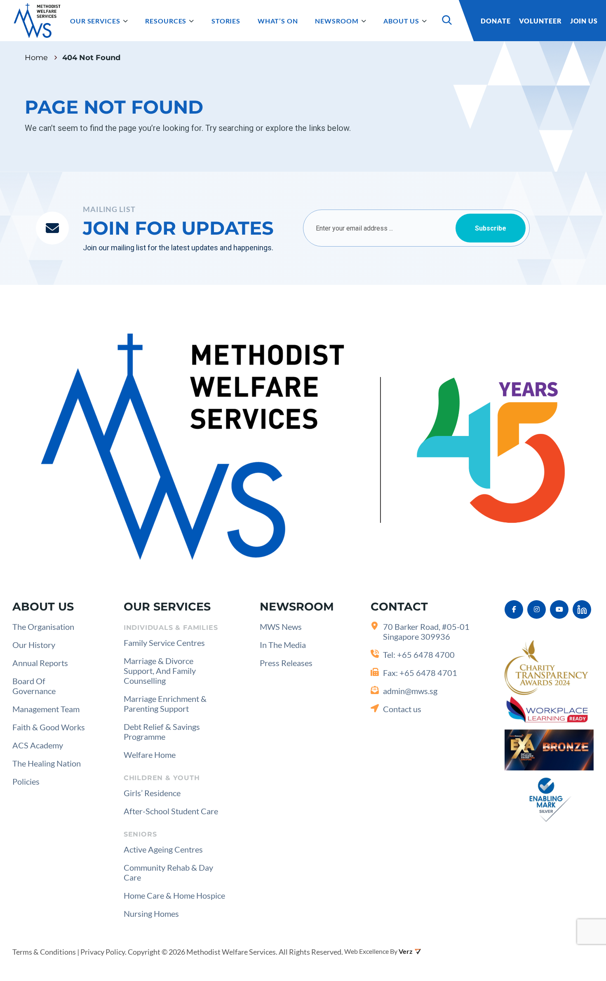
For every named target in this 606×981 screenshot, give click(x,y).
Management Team (46, 709)
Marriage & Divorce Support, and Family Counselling (160, 670)
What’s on (278, 21)
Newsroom (336, 21)
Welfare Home (150, 755)
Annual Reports (40, 663)
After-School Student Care (171, 811)
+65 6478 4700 (426, 654)
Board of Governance (34, 686)
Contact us (402, 709)
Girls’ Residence (152, 793)
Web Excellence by (370, 951)
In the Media (283, 645)
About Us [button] (401, 21)
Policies (26, 781)
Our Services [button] (95, 21)
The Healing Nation (46, 763)
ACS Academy (37, 745)
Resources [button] (165, 21)
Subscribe (490, 228)
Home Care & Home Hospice (174, 895)
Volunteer (540, 21)
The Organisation (43, 626)
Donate (495, 21)
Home (36, 57)
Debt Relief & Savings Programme (162, 731)
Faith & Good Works (48, 727)
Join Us (584, 21)
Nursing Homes (151, 913)
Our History (33, 645)
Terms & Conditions (44, 951)
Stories (225, 21)
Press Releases (286, 663)
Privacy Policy (102, 951)
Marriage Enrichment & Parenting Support (165, 703)
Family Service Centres (164, 643)
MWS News (281, 626)
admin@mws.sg (410, 691)
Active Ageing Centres (163, 849)
